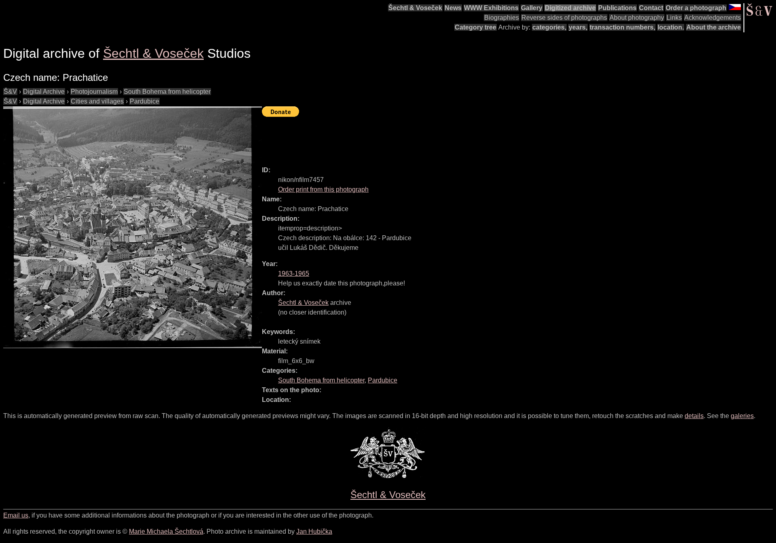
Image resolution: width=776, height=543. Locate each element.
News (453, 7)
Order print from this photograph (323, 189)
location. (671, 27)
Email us (15, 515)
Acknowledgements (712, 17)
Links (674, 17)
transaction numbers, (622, 27)
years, (578, 27)
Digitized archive (570, 7)
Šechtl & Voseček (415, 7)
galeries (742, 415)
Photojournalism (94, 91)
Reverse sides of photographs (564, 17)
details (694, 415)
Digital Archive (44, 91)
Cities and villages (97, 101)
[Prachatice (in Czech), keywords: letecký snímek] (132, 227)
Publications (617, 7)
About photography (636, 17)
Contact (651, 7)
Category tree (475, 27)
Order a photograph (696, 7)
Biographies (501, 17)
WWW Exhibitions (491, 7)
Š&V (10, 91)
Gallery (531, 7)
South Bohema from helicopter (167, 91)
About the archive (713, 27)
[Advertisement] (409, 138)
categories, (549, 27)
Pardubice (144, 101)
